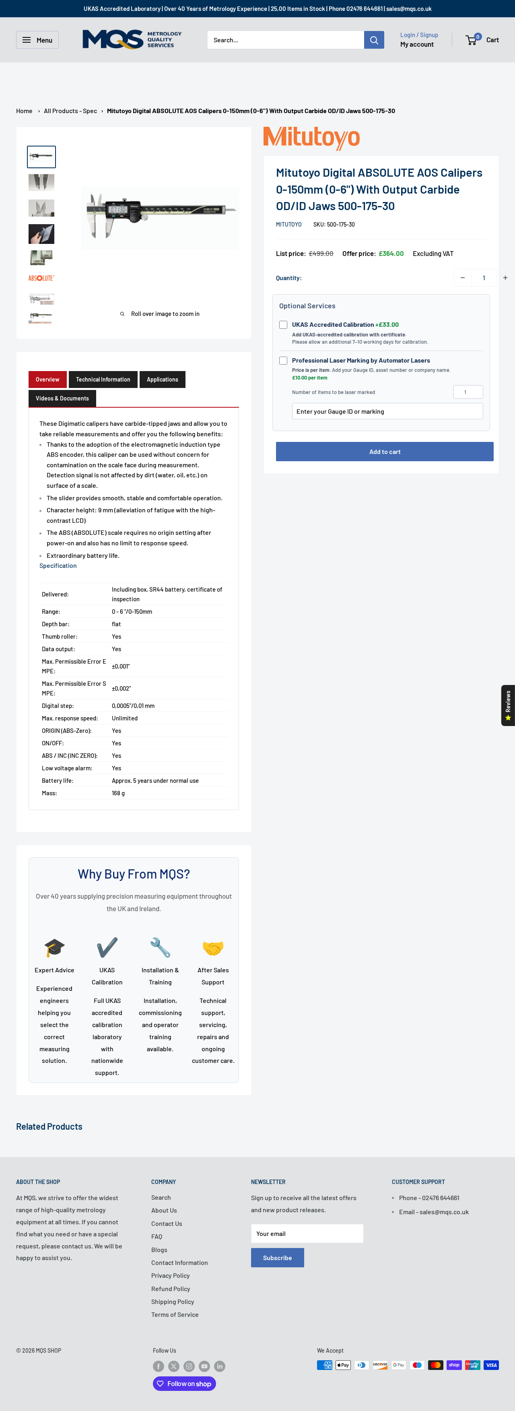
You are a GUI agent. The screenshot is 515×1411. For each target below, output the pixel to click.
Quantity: (289, 277)
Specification (58, 565)
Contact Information (179, 1262)
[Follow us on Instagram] (189, 1366)
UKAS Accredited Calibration (345, 324)
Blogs (159, 1249)
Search (161, 1197)
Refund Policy (170, 1288)
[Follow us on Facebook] (158, 1366)
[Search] (374, 40)
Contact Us (166, 1223)
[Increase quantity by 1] (505, 277)
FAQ (156, 1236)
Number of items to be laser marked (333, 392)
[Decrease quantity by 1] (462, 277)
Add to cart (385, 451)
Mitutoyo (289, 224)
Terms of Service (175, 1314)
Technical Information (103, 379)
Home (24, 110)
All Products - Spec (70, 110)
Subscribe (277, 1257)
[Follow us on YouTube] (204, 1366)
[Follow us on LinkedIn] (219, 1366)
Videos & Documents (62, 398)
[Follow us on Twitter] (173, 1366)
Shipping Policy (172, 1301)
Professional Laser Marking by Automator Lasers (361, 360)
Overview (48, 379)
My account (417, 44)
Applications (162, 379)
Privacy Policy (170, 1275)
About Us (164, 1210)
